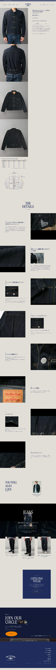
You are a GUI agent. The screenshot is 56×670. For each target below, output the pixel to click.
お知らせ (17, 4)
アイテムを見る (48, 648)
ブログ (41, 4)
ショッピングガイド (47, 660)
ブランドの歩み (13, 4)
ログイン (47, 4)
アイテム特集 (8, 4)
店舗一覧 (44, 4)
